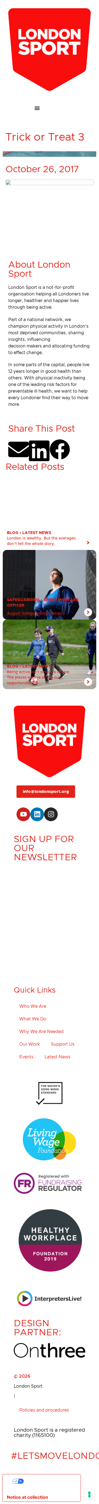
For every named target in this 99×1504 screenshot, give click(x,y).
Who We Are (32, 1006)
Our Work (29, 1044)
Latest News (36, 533)
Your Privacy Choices (47, 1481)
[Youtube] (23, 814)
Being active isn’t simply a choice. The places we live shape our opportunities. (38, 677)
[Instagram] (51, 814)
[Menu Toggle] (49, 108)
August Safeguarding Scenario (36, 613)
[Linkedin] (37, 814)
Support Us (63, 1044)
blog (12, 533)
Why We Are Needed (41, 1031)
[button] (18, 450)
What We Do (32, 1019)
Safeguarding (23, 600)
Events (26, 1057)
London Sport (28, 1386)
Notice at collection (27, 1497)
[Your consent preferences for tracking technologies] (89, 1494)
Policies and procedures (44, 1410)
